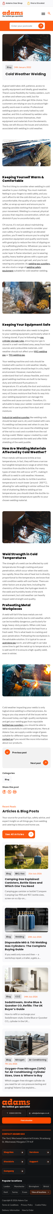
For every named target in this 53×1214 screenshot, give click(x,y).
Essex (24, 1192)
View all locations (40, 1192)
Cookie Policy (40, 1205)
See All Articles (14, 834)
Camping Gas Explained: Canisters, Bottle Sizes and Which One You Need (23, 882)
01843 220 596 (14, 1113)
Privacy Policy (27, 1205)
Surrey (15, 1192)
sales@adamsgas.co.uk (39, 1113)
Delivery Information (11, 1210)
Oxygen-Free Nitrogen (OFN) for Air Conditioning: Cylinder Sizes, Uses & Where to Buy (25, 1072)
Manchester (19, 1186)
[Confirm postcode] (40, 25)
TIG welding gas (17, 354)
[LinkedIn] (14, 792)
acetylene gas (9, 642)
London (7, 1186)
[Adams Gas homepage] (26, 1103)
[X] (9, 792)
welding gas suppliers (39, 263)
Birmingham (34, 1186)
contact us (7, 739)
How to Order (28, 1210)
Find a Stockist (26, 1120)
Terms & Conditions (10, 1205)
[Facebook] (4, 792)
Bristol (46, 1186)
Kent (6, 1192)
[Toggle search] (49, 13)
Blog (7, 779)
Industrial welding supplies (15, 417)
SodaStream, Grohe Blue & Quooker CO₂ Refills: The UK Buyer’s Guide (24, 1005)
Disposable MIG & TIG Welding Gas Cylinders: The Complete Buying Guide (26, 946)
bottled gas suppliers (12, 725)
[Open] (43, 14)
